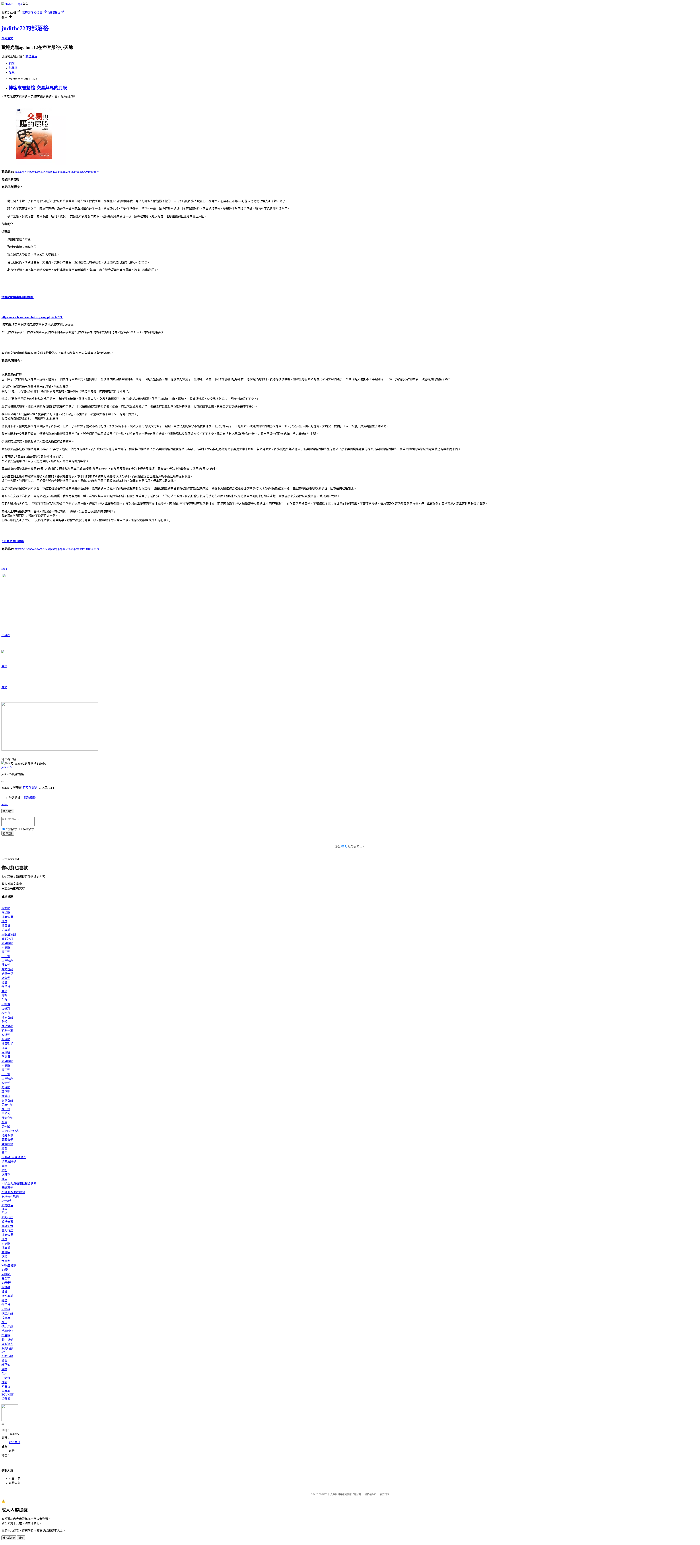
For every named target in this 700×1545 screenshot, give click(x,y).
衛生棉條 (7, 1339)
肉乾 (4, 995)
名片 (12, 72)
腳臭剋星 (7, 916)
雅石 (4, 1148)
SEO (4, 1208)
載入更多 (7, 811)
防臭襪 (5, 930)
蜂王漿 (5, 1109)
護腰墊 (5, 1174)
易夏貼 (5, 947)
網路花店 (7, 1217)
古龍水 (5, 1377)
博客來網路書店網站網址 (17, 297)
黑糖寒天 (7, 1187)
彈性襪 (5, 1287)
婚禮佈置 (7, 1221)
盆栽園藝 (7, 1144)
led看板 (6, 1282)
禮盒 (4, 982)
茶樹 (4, 1369)
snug (4, 568)
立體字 (5, 1252)
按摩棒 (5, 1317)
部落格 (13, 68)
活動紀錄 (30, 797)
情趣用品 (7, 1313)
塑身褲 (5, 1391)
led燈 (4, 1269)
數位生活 (31, 56)
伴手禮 (5, 986)
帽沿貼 (5, 912)
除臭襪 (5, 925)
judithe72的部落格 (25, 28)
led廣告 (6, 1274)
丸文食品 (7, 969)
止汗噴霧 (7, 960)
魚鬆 (4, 666)
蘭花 (4, 1152)
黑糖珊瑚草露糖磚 (13, 1192)
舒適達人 (7, 1344)
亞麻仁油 (7, 1104)
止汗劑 (5, 956)
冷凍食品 (7, 1017)
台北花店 (7, 1230)
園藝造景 (7, 1139)
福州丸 (5, 1013)
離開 (21, 1537)
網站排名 (7, 1205)
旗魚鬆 (5, 978)
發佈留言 (7, 833)
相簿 (12, 63)
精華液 (5, 1364)
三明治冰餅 (8, 934)
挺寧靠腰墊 (8, 1161)
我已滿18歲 (9, 1537)
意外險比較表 (10, 1131)
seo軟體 (6, 1200)
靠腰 (4, 1166)
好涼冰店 (7, 938)
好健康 (5, 1096)
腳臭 (4, 921)
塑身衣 (5, 635)
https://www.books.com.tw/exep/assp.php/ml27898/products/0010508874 (57, 171)
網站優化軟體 (10, 1196)
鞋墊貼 (5, 965)
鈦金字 (5, 1278)
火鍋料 (5, 1008)
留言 (35, 787)
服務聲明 (384, 1494)
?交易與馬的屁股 (13, 541)
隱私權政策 (370, 1494)
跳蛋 (4, 1322)
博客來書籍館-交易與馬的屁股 (38, 87)
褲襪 (4, 1291)
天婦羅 (5, 1004)
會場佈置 (7, 1226)
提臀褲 (5, 1398)
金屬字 (5, 1261)
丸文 (4, 687)
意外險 (5, 1126)
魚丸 (4, 999)
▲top (4, 804)
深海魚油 (7, 1117)
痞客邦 (26, 787)
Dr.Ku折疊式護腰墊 (13, 1157)
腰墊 (4, 1170)
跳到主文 (7, 38)
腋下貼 (5, 951)
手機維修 (7, 1331)
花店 (4, 1213)
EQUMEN (7, 1394)
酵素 (4, 1122)
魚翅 (4, 1021)
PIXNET (323, 1494)
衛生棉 (5, 1335)
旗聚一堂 (7, 973)
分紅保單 (7, 1135)
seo (3, 1351)
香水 (4, 1373)
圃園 (4, 1382)
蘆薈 (4, 1360)
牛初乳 (5, 1113)
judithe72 (6, 767)
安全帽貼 (7, 943)
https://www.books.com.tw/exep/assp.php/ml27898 (32, 317)
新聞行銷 (7, 1356)
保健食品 (7, 1100)
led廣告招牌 (9, 1265)
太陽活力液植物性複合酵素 (18, 1183)
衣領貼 (5, 908)
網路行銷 (7, 1348)
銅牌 (4, 1256)
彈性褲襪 (7, 1296)
